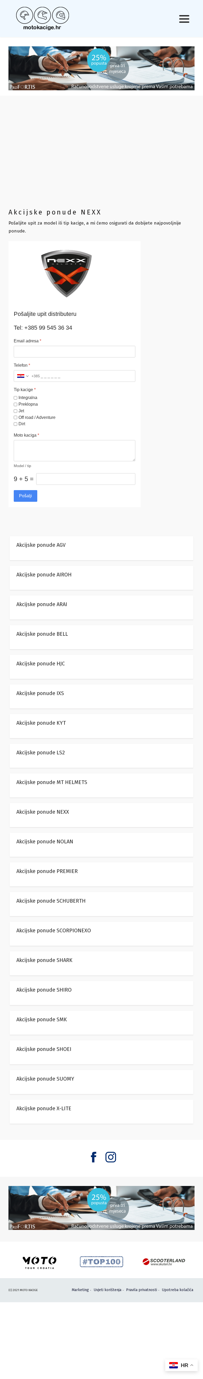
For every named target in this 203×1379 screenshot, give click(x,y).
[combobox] (27, 376)
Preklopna (28, 404)
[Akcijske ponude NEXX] (101, 815)
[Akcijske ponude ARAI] (101, 608)
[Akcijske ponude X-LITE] (101, 1112)
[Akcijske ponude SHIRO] (101, 993)
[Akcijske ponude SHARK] (101, 963)
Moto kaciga (26, 435)
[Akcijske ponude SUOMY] (101, 1082)
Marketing (80, 1290)
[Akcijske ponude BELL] (101, 637)
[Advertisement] (101, 151)
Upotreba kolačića (177, 1290)
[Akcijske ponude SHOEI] (101, 1052)
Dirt (22, 424)
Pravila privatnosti (141, 1290)
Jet (21, 411)
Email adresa (27, 341)
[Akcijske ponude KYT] (101, 726)
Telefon (22, 365)
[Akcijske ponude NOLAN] (101, 845)
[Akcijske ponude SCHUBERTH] (101, 904)
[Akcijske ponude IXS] (101, 696)
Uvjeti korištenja (107, 1290)
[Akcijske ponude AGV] (101, 548)
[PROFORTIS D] (101, 68)
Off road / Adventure (37, 417)
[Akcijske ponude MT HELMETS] (101, 785)
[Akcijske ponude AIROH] (101, 578)
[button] (184, 19)
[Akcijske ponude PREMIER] (101, 874)
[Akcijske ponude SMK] (101, 1023)
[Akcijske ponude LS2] (101, 756)
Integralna (28, 398)
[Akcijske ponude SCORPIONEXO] (101, 934)
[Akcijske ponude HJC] (101, 667)
